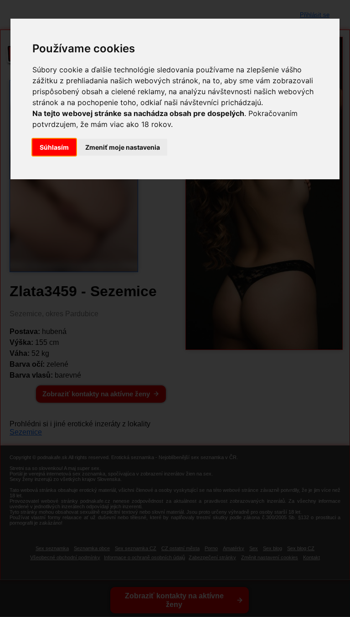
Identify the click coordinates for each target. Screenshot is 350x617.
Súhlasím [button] (54, 147)
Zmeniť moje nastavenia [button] (122, 147)
